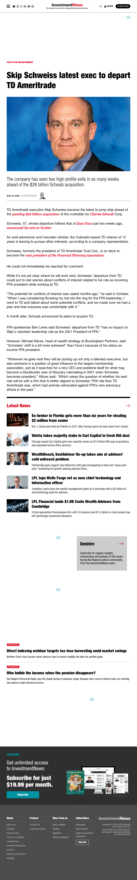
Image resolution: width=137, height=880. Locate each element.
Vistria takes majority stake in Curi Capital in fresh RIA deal (80, 435)
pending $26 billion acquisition (35, 214)
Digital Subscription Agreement (85, 835)
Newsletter (80, 824)
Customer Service (38, 829)
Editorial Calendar (61, 837)
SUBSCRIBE (123, 6)
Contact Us (35, 824)
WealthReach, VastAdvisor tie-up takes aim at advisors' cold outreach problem (77, 457)
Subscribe (22, 794)
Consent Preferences (16, 845)
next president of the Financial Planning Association (65, 255)
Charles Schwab (102, 214)
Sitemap (10, 858)
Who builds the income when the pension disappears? (51, 673)
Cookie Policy (13, 841)
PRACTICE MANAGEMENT (20, 62)
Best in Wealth (59, 824)
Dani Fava (84, 223)
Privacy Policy (13, 833)
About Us (11, 824)
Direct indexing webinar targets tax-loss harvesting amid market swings (67, 650)
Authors (10, 850)
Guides (56, 829)
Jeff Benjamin (30, 196)
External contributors (16, 854)
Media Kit (57, 833)
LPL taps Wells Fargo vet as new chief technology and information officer (76, 480)
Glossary (11, 829)
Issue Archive (82, 829)
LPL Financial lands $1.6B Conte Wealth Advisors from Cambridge (76, 504)
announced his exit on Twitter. (29, 228)
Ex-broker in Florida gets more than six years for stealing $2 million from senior (79, 418)
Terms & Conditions (15, 837)
